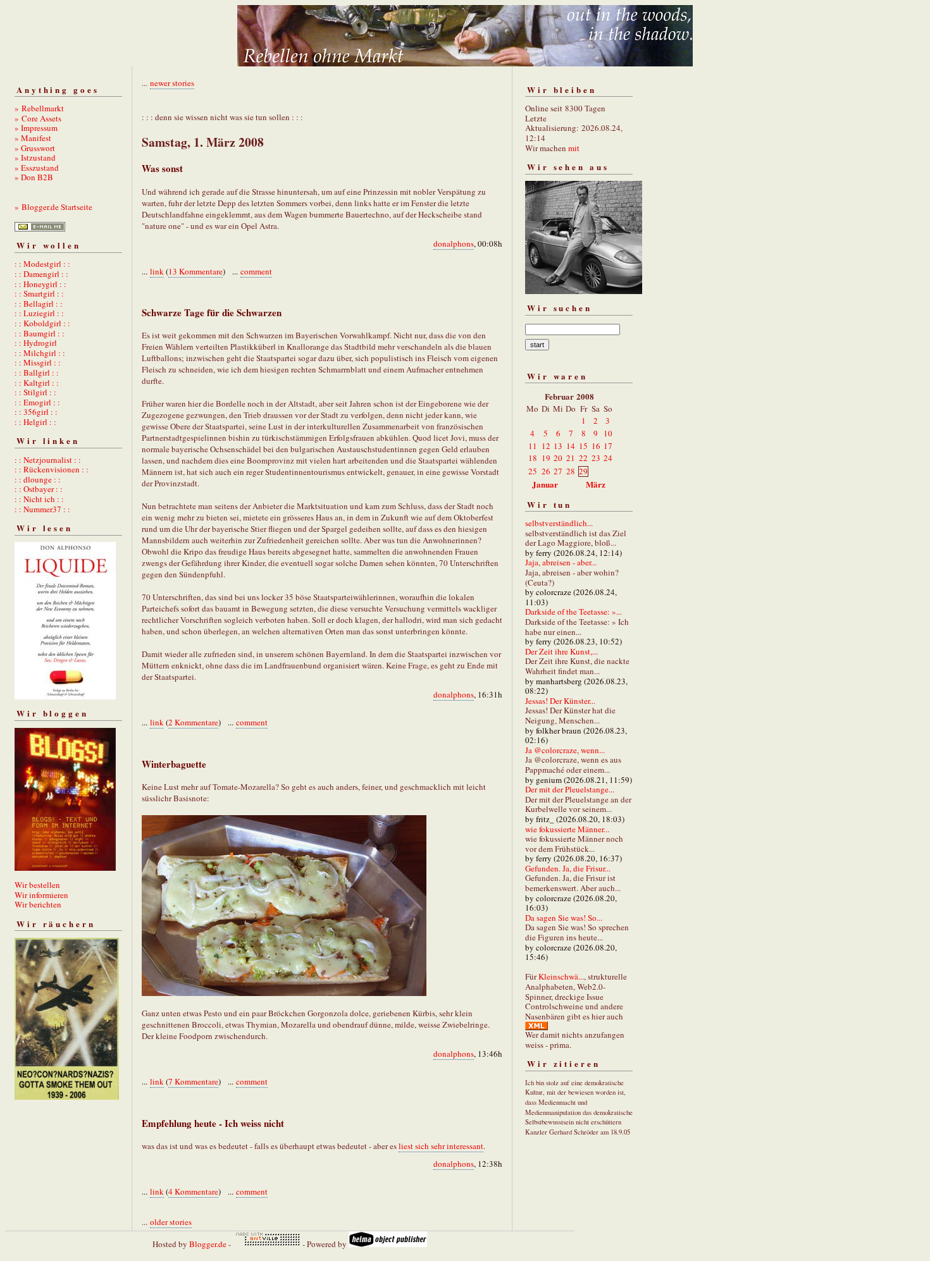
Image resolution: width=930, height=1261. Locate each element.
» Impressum (36, 127)
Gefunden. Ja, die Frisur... (568, 868)
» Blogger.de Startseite (53, 206)
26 (546, 471)
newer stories (172, 83)
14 (570, 446)
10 (608, 433)
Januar (545, 484)
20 (558, 458)
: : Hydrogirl (36, 342)
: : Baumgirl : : (40, 333)
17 (608, 446)
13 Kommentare (195, 271)
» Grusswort (35, 148)
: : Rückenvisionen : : (52, 469)
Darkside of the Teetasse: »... (573, 611)
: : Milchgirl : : (40, 353)
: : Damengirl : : (41, 274)
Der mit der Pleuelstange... (569, 789)
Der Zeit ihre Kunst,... (561, 651)
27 (558, 471)
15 (583, 446)
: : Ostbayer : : (39, 489)
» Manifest (33, 138)
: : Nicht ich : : (39, 499)
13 (558, 446)
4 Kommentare (193, 1191)
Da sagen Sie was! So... (563, 917)
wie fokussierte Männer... (567, 829)
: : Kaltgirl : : (37, 382)
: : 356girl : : (36, 411)
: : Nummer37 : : (42, 509)
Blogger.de (207, 1244)
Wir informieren (41, 895)
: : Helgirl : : (35, 422)
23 (596, 458)
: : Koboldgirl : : (42, 323)
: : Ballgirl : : (37, 372)
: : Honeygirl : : (40, 284)
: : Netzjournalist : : (48, 459)
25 (532, 471)
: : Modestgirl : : (42, 263)
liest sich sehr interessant (441, 1146)
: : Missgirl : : (38, 362)
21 (570, 458)
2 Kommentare (193, 722)
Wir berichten (38, 904)
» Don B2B (34, 177)
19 (546, 458)
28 (570, 471)
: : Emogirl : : (37, 402)
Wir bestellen (37, 884)
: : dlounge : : (38, 479)
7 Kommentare (193, 1081)
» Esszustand (37, 167)
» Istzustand (35, 157)
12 (546, 446)
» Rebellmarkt (39, 108)
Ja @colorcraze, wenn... (565, 750)
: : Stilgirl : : (35, 392)
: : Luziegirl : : (39, 313)
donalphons (453, 243)
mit (574, 148)
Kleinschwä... (561, 976)
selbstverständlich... (559, 523)
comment (256, 271)
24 (608, 458)
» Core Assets (38, 118)
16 (596, 446)
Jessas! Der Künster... (560, 700)
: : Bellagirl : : (39, 303)
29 (583, 471)
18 (532, 458)
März (595, 484)
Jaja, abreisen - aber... (561, 562)
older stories (171, 1221)
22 (583, 458)
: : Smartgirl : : (39, 293)
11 (532, 446)
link (157, 271)
